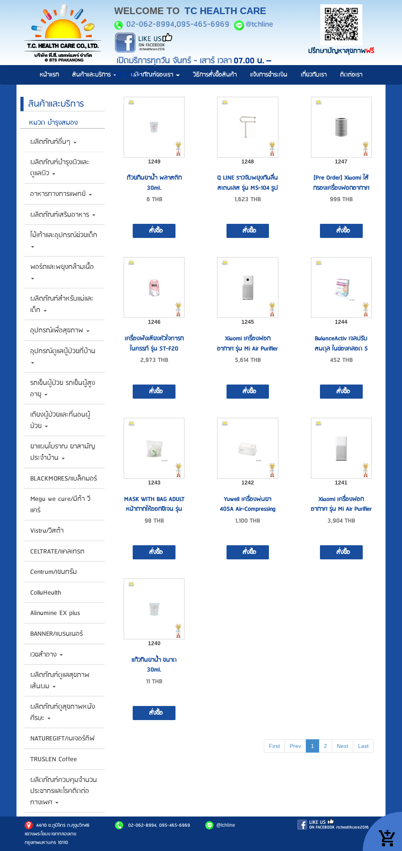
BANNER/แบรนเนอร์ (56, 634)
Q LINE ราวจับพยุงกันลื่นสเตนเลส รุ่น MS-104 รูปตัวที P (247, 187)
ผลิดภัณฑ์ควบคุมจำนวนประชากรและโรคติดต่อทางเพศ (63, 791)
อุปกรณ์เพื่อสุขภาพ (58, 330)
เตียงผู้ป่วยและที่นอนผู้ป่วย (60, 420)
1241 (341, 482)
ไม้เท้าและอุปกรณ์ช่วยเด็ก (63, 235)
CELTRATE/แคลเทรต (57, 551)
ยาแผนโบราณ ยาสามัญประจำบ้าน (62, 452)
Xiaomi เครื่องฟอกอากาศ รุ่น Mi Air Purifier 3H (247, 348)
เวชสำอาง (44, 654)
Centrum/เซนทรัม (53, 572)
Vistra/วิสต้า (47, 531)
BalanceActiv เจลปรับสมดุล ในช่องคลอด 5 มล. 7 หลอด (341, 348)
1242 (247, 482)
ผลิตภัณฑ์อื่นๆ (51, 142)
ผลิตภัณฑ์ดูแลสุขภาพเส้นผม (60, 680)
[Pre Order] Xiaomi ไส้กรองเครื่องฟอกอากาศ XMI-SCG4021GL (341, 187)
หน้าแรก (49, 74)
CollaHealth (45, 593)
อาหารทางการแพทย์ (59, 194)
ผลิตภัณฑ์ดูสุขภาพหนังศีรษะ (62, 712)
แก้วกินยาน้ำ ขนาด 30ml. (154, 665)
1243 (154, 482)
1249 (154, 161)
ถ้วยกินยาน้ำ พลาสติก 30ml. (154, 182)
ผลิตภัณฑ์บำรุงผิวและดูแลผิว (59, 168)
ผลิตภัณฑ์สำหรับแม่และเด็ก (61, 304)
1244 (341, 322)
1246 (154, 322)
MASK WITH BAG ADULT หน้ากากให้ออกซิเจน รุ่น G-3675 (154, 509)
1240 (154, 643)
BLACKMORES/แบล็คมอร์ (63, 478)
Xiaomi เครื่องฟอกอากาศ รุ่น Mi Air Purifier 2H (341, 509)
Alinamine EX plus (55, 613)
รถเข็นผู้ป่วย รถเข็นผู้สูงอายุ (62, 388)
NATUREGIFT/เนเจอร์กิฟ (62, 738)
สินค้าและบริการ (92, 74)
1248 (247, 161)
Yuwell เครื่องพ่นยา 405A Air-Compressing (248, 504)
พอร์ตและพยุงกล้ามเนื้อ (62, 267)
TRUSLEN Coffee (53, 759)
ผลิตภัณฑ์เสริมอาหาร (60, 215)
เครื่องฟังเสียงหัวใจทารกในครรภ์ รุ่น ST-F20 (154, 343)
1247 (341, 161)
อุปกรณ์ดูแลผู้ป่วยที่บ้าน (62, 351)
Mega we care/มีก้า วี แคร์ (60, 504)
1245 (247, 322)
